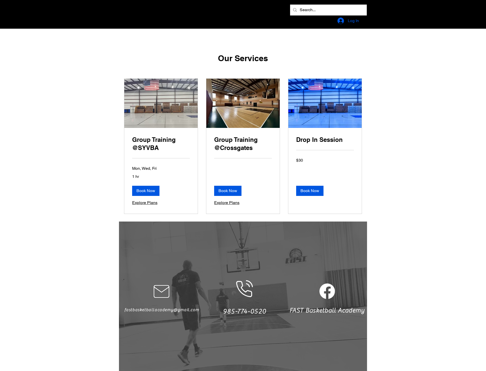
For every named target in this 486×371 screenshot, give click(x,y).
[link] (161, 144)
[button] (145, 191)
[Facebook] (327, 291)
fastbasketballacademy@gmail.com (162, 310)
